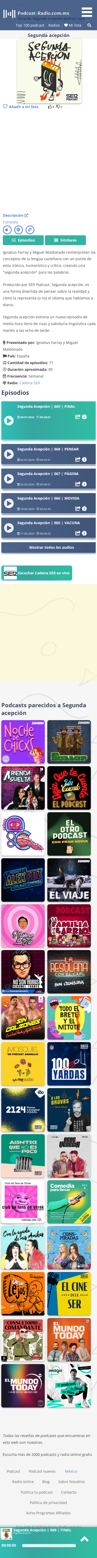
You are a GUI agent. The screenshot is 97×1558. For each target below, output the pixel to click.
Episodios (26, 240)
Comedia (10, 222)
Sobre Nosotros (71, 1481)
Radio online (23, 1481)
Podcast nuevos (42, 1471)
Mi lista (74, 25)
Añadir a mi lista (23, 106)
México (71, 1471)
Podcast (13, 1471)
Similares (68, 240)
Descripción (14, 215)
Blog (46, 1481)
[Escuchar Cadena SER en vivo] (36, 579)
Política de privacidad (48, 1502)
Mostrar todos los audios (51, 547)
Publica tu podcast (37, 1492)
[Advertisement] (48, 161)
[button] (88, 9)
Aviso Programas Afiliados (48, 1512)
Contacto (68, 1492)
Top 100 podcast (30, 25)
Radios (54, 25)
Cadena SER (29, 382)
